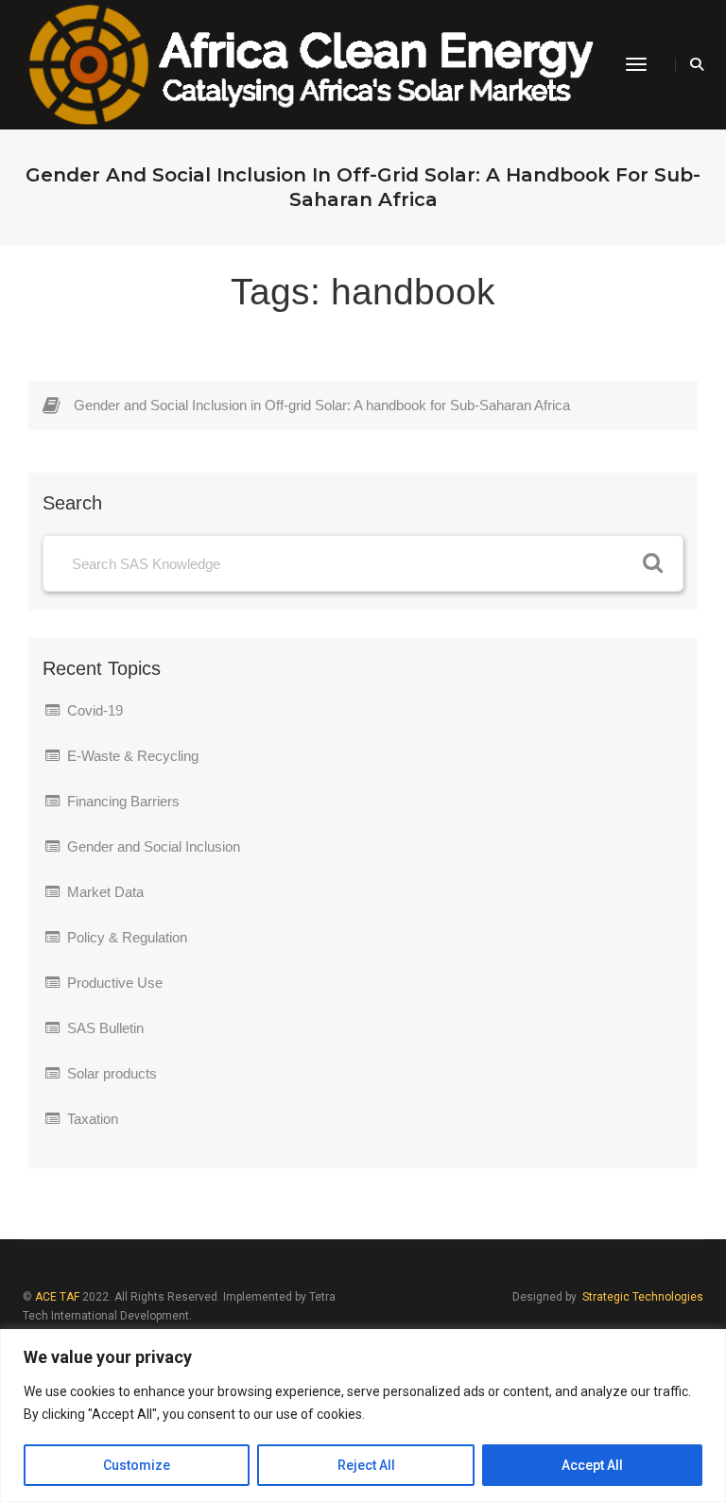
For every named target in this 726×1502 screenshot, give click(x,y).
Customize (136, 1465)
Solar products (112, 1073)
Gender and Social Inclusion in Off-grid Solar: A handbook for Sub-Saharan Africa (322, 405)
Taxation (92, 1119)
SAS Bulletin (105, 1028)
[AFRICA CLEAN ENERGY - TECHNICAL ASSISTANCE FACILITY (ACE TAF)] (310, 63)
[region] (363, 1415)
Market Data (105, 892)
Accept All (592, 1465)
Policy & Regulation (127, 937)
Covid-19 (95, 710)
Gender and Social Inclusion (153, 846)
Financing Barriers (123, 801)
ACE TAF (57, 1296)
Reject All (366, 1465)
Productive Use (115, 983)
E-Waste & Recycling (133, 756)
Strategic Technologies (642, 1296)
